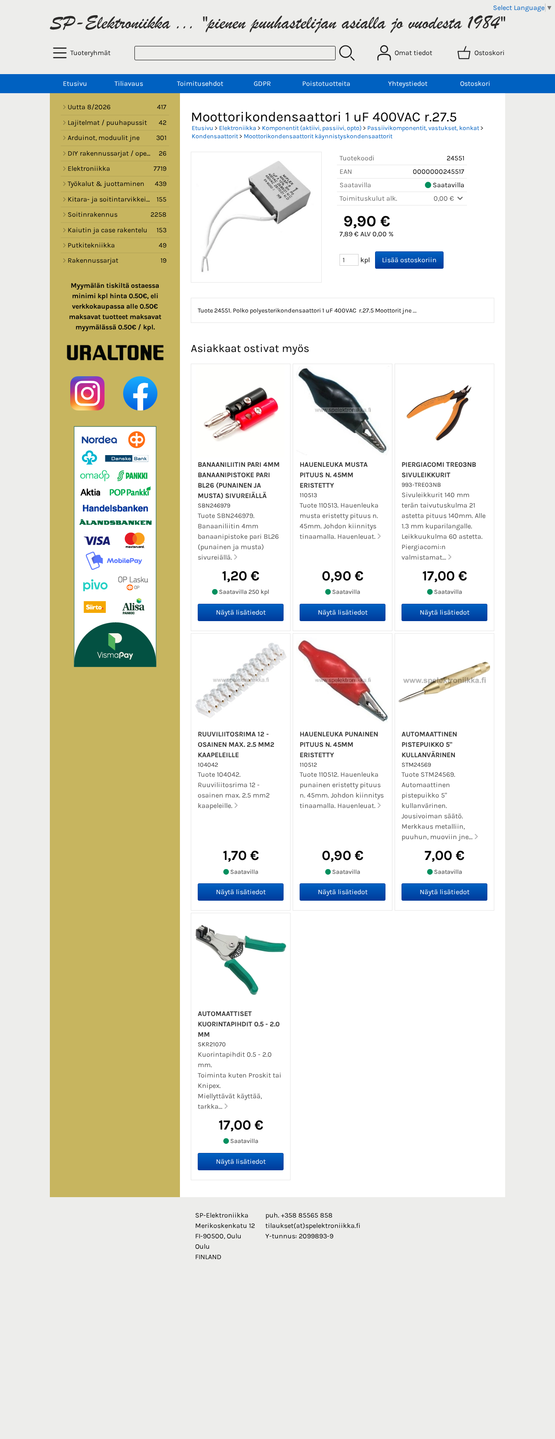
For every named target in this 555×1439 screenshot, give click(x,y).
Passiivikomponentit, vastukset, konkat (423, 128)
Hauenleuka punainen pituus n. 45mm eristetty (339, 744)
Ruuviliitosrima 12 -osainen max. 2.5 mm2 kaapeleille (236, 744)
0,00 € (445, 198)
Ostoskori (475, 83)
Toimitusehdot (200, 83)
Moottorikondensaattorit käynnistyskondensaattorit (318, 136)
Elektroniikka (237, 128)
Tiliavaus (128, 83)
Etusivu (75, 83)
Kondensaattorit (215, 136)
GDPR (262, 83)
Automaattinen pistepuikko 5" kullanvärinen (429, 744)
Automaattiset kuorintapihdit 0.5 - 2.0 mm (239, 1024)
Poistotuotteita (326, 83)
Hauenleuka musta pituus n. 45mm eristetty (334, 474)
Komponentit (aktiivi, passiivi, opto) (312, 128)
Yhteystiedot (408, 83)
